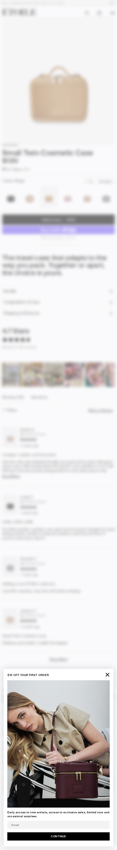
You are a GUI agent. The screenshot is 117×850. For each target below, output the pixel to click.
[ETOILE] (19, 11)
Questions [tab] (39, 398)
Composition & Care (21, 302)
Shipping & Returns (21, 313)
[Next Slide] (110, 374)
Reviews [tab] (13, 398)
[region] (58, 374)
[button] (11, 169)
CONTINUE (58, 836)
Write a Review (101, 410)
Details (9, 291)
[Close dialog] (107, 675)
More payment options (58, 237)
